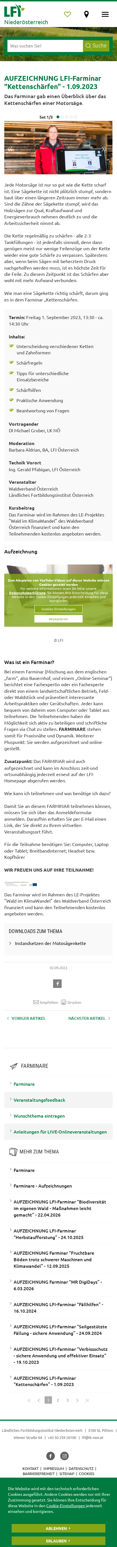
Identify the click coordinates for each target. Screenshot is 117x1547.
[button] (58, 983)
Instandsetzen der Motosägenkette (50, 943)
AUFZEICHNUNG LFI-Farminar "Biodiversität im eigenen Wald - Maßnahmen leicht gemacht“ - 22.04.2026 (60, 1208)
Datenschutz (81, 1468)
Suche (99, 45)
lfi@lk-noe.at (92, 1437)
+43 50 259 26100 (62, 1437)
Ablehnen (56, 1528)
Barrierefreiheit (39, 1473)
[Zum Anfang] (29, 1400)
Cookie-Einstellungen (65, 1505)
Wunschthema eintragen (39, 1115)
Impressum (53, 1468)
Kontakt (30, 1468)
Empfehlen (49, 1002)
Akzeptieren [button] (58, 619)
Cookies (86, 1473)
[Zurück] (38, 1400)
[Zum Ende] (87, 1400)
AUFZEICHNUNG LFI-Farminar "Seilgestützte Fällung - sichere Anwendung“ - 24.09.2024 (60, 1329)
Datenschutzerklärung (27, 592)
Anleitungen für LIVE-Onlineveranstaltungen (60, 1131)
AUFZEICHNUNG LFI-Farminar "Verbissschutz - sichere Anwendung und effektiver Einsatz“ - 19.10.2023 (61, 1355)
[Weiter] (77, 1400)
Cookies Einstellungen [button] (58, 609)
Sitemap (66, 1473)
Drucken (74, 1002)
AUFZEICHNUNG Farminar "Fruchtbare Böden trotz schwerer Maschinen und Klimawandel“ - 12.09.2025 (54, 1259)
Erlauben (56, 1540)
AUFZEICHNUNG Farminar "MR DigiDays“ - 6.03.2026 (58, 1285)
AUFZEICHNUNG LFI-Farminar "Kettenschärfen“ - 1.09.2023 (45, 1381)
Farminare (24, 1084)
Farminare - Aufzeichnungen (43, 1185)
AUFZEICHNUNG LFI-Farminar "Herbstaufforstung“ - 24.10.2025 (48, 1233)
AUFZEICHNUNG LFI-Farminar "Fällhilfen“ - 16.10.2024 (58, 1307)
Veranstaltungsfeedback (39, 1100)
